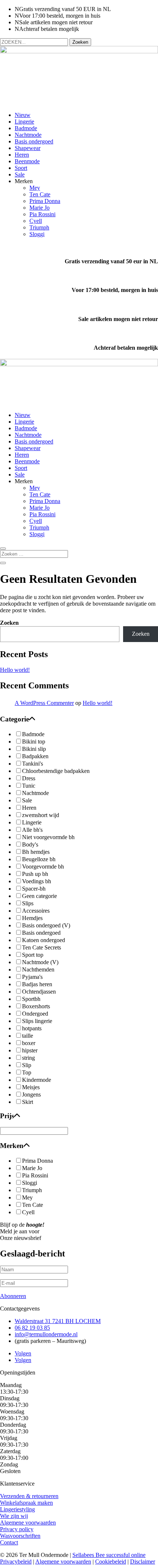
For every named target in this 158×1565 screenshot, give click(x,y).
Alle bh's (32, 830)
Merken (12, 1145)
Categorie (14, 719)
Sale (20, 174)
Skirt (27, 1102)
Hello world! (15, 670)
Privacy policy (16, 1529)
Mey (34, 188)
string (28, 1058)
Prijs (7, 1116)
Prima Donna (44, 201)
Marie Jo (39, 207)
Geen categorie (39, 896)
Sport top (32, 955)
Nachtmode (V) (40, 962)
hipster (29, 1050)
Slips (27, 903)
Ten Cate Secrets (41, 947)
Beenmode (27, 161)
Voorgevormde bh (43, 866)
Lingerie (24, 121)
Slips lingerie (37, 1021)
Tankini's (32, 763)
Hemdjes (32, 918)
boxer (28, 1043)
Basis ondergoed (34, 141)
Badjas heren (37, 984)
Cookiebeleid (110, 1561)
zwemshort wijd (40, 815)
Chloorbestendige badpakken (56, 771)
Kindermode (36, 1080)
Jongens (31, 1094)
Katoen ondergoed (43, 940)
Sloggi (36, 234)
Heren (22, 154)
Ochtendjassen (39, 991)
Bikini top (33, 741)
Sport (21, 168)
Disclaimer (142, 1561)
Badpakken (35, 756)
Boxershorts (36, 1006)
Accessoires (36, 911)
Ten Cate (39, 194)
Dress (28, 778)
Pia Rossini (42, 214)
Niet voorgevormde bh (48, 837)
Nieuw (22, 115)
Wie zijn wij (14, 1516)
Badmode (26, 128)
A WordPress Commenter (44, 703)
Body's (30, 844)
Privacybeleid (16, 1561)
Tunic (28, 785)
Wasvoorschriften (20, 1536)
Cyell (35, 221)
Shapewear (27, 148)
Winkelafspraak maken (26, 1503)
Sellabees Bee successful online (109, 1555)
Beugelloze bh (38, 859)
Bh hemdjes (36, 852)
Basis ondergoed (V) (46, 925)
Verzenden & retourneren (29, 1496)
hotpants (32, 1028)
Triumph (39, 227)
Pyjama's (32, 977)
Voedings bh (36, 881)
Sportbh (31, 999)
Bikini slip (34, 749)
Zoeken (9, 623)
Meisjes (31, 1087)
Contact (9, 1542)
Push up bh (35, 874)
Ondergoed (35, 1013)
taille (27, 1036)
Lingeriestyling (17, 1509)
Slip (26, 1065)
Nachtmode (28, 135)
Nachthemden (38, 969)
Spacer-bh (34, 888)
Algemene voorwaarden (28, 1522)
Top (26, 1072)
